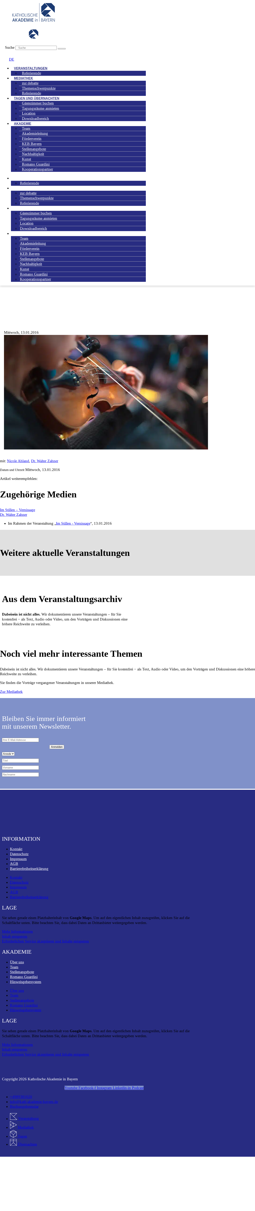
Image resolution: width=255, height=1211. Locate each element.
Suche (9, 47)
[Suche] (62, 48)
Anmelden (57, 746)
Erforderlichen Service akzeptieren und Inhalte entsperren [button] (45, 941)
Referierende (31, 73)
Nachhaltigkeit (31, 264)
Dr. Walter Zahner (44, 461)
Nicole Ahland (18, 461)
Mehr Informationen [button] (17, 931)
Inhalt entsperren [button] (14, 936)
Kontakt (16, 849)
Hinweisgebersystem (25, 982)
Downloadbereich (35, 118)
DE (11, 59)
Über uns (17, 962)
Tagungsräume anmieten (40, 108)
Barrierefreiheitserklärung (29, 869)
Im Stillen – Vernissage (17, 510)
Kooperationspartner (37, 169)
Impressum (18, 859)
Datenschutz (19, 854)
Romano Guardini (24, 977)
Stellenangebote (22, 972)
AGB (14, 864)
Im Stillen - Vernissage (73, 523)
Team (14, 967)
